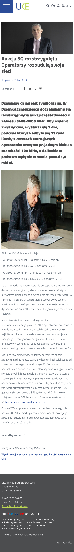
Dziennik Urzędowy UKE (13, 519)
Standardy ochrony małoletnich (17, 528)
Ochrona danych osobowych (42, 519)
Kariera (48, 522)
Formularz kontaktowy (15, 506)
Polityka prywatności (12, 522)
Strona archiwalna (38, 525)
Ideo (69, 542)
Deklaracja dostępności (13, 525)
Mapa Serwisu (33, 522)
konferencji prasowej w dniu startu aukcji (27, 402)
